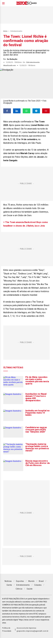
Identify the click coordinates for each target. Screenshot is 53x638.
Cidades (38, 585)
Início (5, 31)
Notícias (8, 581)
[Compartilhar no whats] (26, 110)
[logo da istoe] (26, 3)
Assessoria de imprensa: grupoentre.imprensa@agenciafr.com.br (32, 629)
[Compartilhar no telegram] (36, 110)
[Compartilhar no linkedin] (17, 110)
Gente (9, 585)
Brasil (41, 581)
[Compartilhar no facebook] (7, 110)
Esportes (20, 581)
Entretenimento (16, 31)
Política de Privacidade (6, 629)
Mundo (31, 581)
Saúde (29, 589)
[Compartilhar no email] (46, 110)
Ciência (19, 589)
